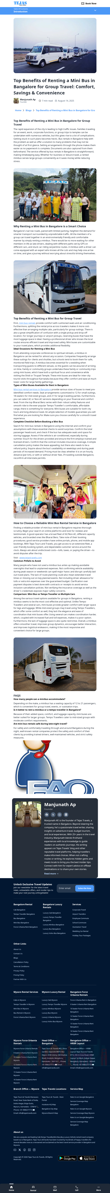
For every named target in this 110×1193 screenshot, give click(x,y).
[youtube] (15, 1150)
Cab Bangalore (19, 910)
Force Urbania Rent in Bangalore (83, 1000)
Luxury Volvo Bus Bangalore (54, 933)
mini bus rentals (27, 323)
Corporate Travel (79, 910)
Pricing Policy (19, 975)
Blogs (29, 110)
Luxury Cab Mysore (49, 1000)
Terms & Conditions (21, 966)
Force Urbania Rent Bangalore (26, 927)
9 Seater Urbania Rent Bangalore (83, 1004)
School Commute (79, 922)
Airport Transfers (79, 914)
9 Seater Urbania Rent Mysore (25, 1053)
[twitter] (19, 1150)
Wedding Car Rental (80, 931)
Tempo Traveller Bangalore (24, 914)
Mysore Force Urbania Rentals (26, 1048)
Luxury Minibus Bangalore (53, 924)
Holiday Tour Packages (81, 935)
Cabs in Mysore (20, 1000)
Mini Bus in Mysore (21, 1008)
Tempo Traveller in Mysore (24, 1004)
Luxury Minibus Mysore (51, 1008)
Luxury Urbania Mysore (51, 1017)
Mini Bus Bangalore (21, 922)
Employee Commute (80, 918)
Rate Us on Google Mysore (81, 1109)
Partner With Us (20, 979)
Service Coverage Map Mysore (82, 1113)
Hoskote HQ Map (49, 1104)
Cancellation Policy (21, 962)
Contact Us (18, 953)
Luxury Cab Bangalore (52, 913)
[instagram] (34, 1150)
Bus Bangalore (19, 918)
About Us (17, 949)
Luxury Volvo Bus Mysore (52, 1021)
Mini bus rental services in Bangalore (32, 389)
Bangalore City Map (50, 1109)
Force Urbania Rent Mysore (24, 1017)
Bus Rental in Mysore (22, 1013)
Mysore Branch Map (50, 1113)
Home (18, 110)
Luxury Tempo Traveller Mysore (54, 1004)
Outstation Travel (79, 927)
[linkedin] (29, 1150)
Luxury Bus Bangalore (52, 929)
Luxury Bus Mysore (49, 1013)
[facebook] (24, 1150)
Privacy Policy (19, 970)
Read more (50, 874)
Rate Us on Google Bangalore (82, 1097)
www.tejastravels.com (30, 557)
